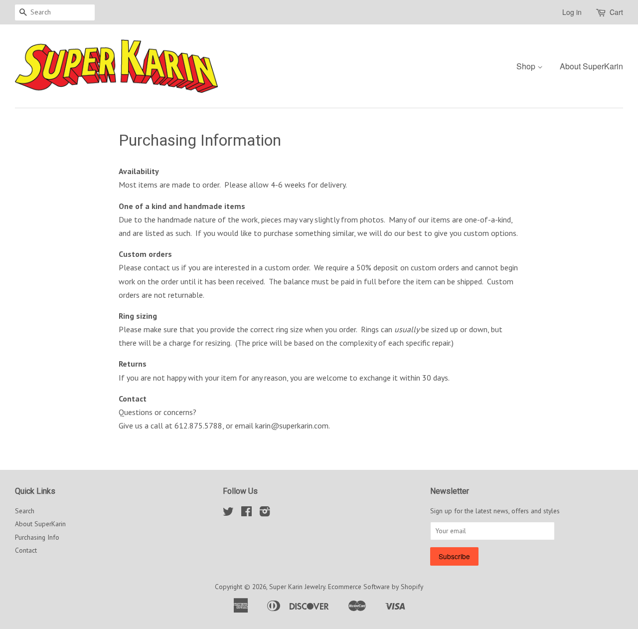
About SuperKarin (591, 66)
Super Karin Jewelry (297, 586)
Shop (526, 66)
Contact (26, 550)
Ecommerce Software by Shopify (375, 586)
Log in (572, 12)
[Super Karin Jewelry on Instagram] (264, 513)
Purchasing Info (37, 537)
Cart (616, 12)
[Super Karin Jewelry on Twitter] (228, 513)
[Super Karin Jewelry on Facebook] (246, 513)
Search (24, 510)
